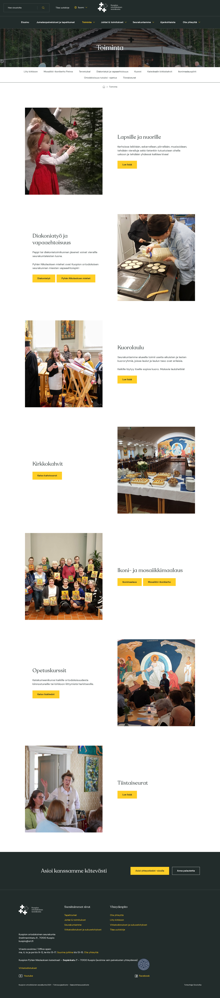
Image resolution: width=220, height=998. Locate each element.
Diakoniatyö (43, 278)
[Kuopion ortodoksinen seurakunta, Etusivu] (110, 7)
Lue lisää (127, 164)
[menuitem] (25, 22)
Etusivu (25, 22)
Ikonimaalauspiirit (187, 71)
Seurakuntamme (142, 22)
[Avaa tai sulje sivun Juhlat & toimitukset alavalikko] (125, 21)
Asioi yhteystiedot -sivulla (149, 870)
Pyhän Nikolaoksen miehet (76, 278)
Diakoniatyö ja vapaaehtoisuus (112, 71)
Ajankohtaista (167, 22)
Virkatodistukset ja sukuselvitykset (82, 929)
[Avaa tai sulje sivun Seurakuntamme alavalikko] (153, 21)
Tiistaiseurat (129, 77)
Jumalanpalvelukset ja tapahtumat (56, 22)
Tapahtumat (70, 915)
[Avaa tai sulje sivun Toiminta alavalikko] (94, 21)
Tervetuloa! (85, 71)
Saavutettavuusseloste (79, 985)
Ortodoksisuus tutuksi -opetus (100, 77)
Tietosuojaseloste (60, 985)
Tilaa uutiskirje (62, 7)
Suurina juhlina (65, 952)
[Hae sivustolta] (43, 7)
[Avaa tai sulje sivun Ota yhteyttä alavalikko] (199, 21)
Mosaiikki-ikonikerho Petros (58, 71)
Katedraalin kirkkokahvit (159, 71)
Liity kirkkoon (31, 71)
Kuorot (137, 71)
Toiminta (87, 22)
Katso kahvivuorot (47, 475)
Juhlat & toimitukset (112, 22)
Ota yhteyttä (190, 22)
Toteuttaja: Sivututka (192, 985)
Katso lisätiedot (45, 694)
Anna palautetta (186, 870)
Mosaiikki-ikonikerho (159, 582)
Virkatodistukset (28, 968)
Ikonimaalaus (129, 582)
